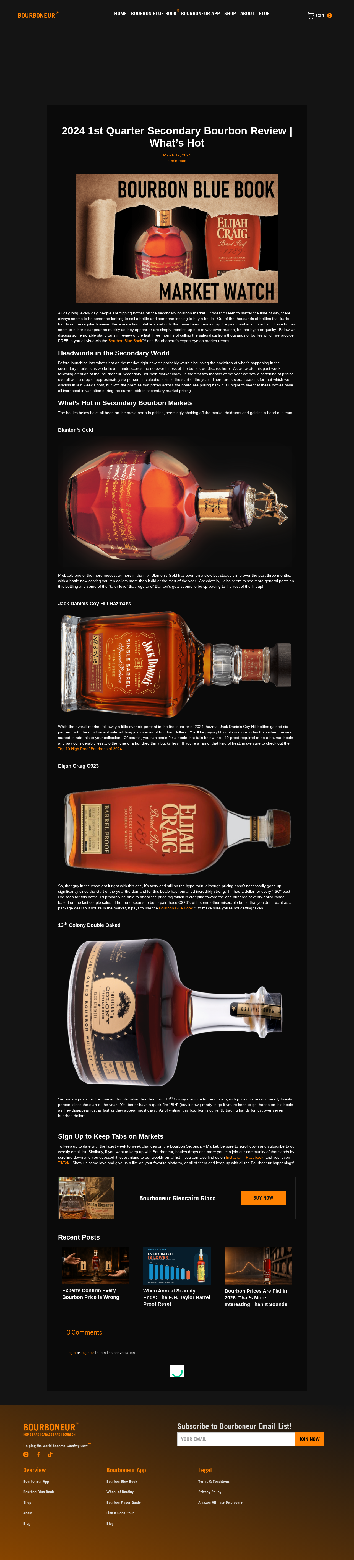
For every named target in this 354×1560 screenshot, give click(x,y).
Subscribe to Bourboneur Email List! (234, 1426)
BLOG (264, 13)
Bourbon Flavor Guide (123, 1502)
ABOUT (247, 13)
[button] (320, 16)
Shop (27, 1502)
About (27, 1512)
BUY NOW (263, 1198)
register (87, 1352)
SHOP (230, 13)
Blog (26, 1523)
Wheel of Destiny (120, 1491)
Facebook (254, 1157)
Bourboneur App (36, 1481)
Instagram (235, 1157)
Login (71, 1352)
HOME (120, 13)
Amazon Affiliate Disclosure (220, 1502)
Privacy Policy (209, 1491)
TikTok (63, 1163)
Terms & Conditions (214, 1481)
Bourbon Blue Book (125, 340)
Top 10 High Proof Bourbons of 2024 (90, 748)
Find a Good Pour (120, 1512)
